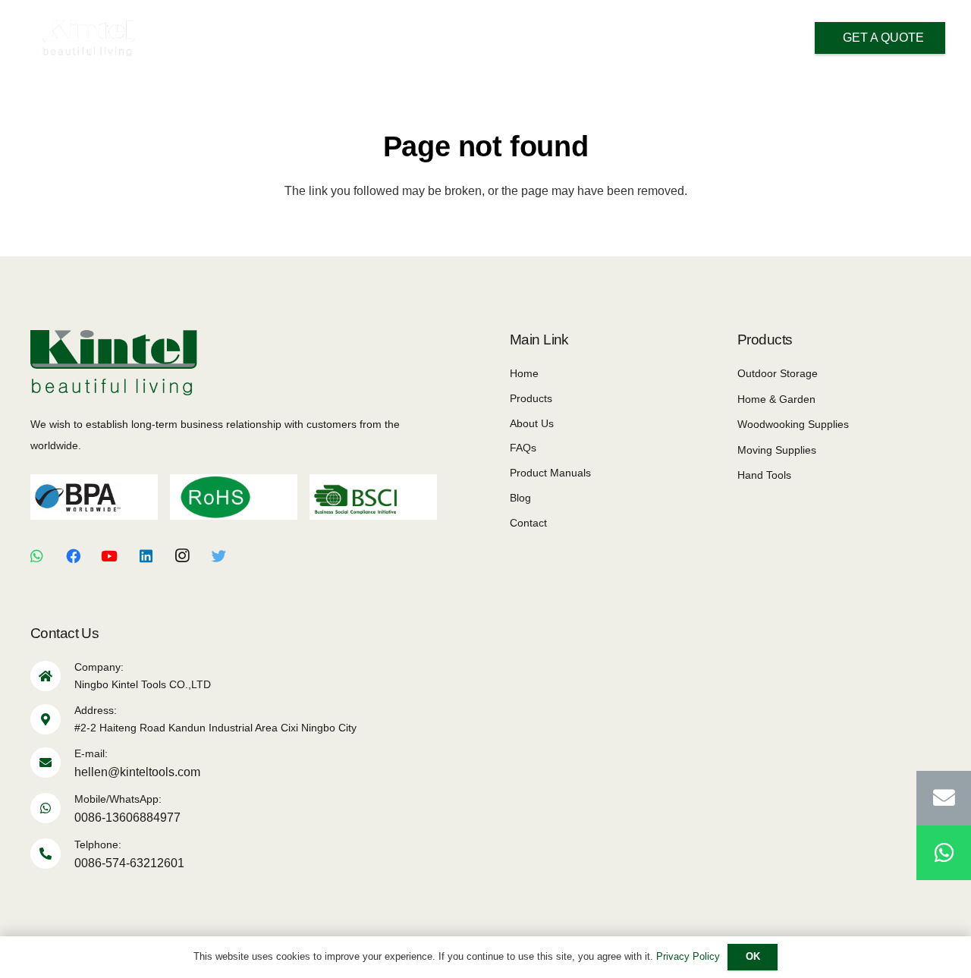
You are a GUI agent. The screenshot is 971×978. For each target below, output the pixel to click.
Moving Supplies (776, 450)
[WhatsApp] (36, 556)
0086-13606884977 (127, 817)
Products (531, 398)
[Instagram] (182, 556)
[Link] (88, 38)
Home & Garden (776, 399)
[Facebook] (73, 556)
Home (524, 373)
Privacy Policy (688, 956)
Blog (520, 498)
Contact (528, 523)
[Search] (702, 39)
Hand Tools (764, 475)
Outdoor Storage (777, 373)
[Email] (943, 798)
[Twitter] (218, 556)
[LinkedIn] (145, 556)
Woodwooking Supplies (793, 424)
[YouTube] (109, 556)
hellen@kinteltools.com (137, 772)
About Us (532, 423)
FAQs (523, 448)
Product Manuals (550, 473)
